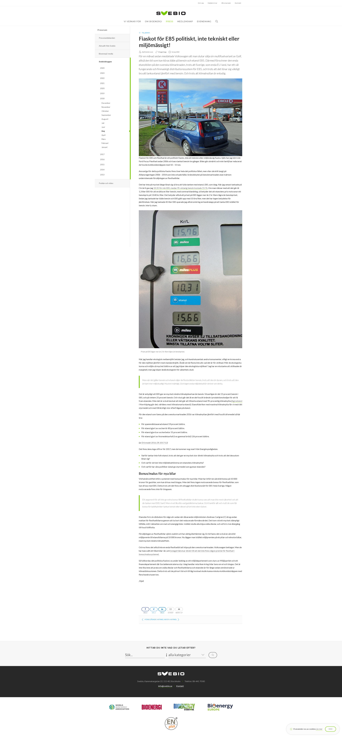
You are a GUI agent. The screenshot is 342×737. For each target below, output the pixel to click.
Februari (105, 143)
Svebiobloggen (105, 61)
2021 (102, 83)
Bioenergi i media (106, 54)
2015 (102, 164)
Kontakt (238, 3)
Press (169, 21)
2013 (102, 174)
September (106, 115)
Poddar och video (106, 183)
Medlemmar (212, 3)
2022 (102, 78)
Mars (104, 139)
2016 (102, 159)
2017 (102, 154)
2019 (102, 93)
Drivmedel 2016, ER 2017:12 (154, 442)
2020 (102, 88)
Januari (104, 147)
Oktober (105, 111)
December (106, 103)
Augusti (105, 119)
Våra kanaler (226, 3)
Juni (103, 127)
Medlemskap (185, 21)
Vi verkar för (132, 21)
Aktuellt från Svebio (107, 46)
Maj (103, 131)
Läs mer (319, 729)
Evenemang (204, 21)
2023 (102, 73)
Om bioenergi (153, 21)
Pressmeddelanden (107, 38)
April (103, 135)
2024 (102, 68)
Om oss (201, 3)
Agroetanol (237, 401)
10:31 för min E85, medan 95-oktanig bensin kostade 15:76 (180, 188)
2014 (102, 169)
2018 (102, 98)
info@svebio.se (165, 686)
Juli (103, 123)
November (106, 107)
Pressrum (102, 30)
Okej (330, 729)
